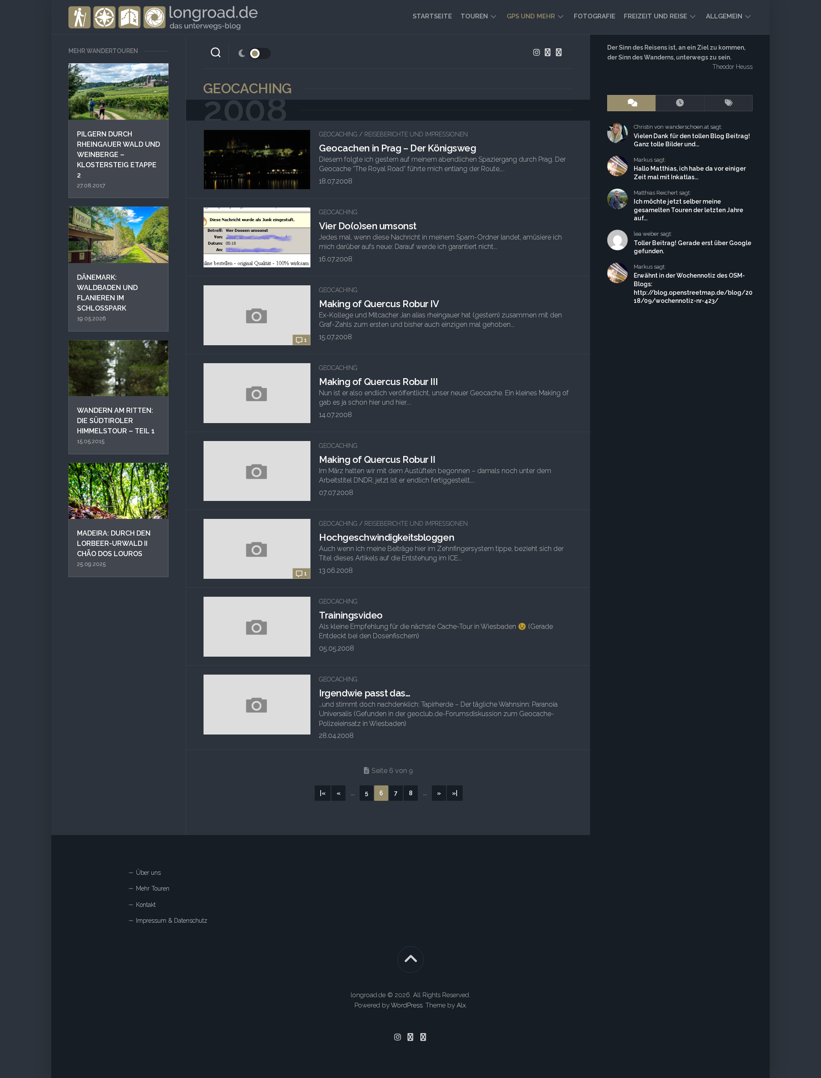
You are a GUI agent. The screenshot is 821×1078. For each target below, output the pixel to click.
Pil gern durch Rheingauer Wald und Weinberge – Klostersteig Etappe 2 (118, 154)
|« (322, 793)
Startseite (432, 16)
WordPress (406, 1005)
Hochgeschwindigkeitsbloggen (386, 537)
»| (455, 793)
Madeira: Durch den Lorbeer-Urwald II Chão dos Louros (114, 543)
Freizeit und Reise (655, 16)
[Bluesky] (548, 52)
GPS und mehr (531, 16)
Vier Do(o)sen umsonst (367, 225)
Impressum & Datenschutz (171, 920)
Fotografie (594, 16)
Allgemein (724, 16)
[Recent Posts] (680, 103)
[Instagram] (536, 52)
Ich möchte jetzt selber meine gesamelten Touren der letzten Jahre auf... (688, 210)
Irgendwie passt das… (364, 693)
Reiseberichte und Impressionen (416, 134)
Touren (474, 16)
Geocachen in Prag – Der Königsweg (397, 148)
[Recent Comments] (631, 103)
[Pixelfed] (559, 52)
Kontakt (146, 904)
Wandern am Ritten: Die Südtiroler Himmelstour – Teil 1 (116, 420)
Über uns (148, 872)
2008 (245, 110)
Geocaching (338, 134)
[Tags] (728, 103)
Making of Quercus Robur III (378, 381)
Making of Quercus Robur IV (379, 303)
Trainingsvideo (351, 615)
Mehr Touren (152, 888)
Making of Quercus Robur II (377, 459)
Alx (461, 1005)
